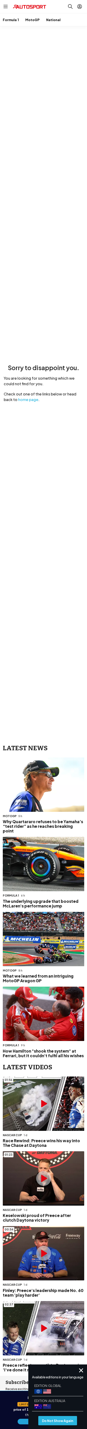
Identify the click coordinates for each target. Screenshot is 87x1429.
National (53, 20)
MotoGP (32, 20)
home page (28, 399)
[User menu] (79, 6)
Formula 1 (11, 20)
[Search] (70, 6)
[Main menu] (5, 6)
